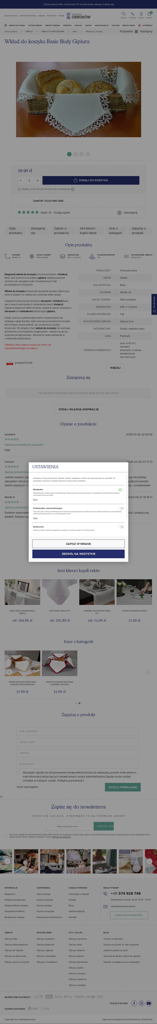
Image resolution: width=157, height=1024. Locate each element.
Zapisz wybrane (78, 544)
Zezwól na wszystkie (78, 554)
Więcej (35, 499)
